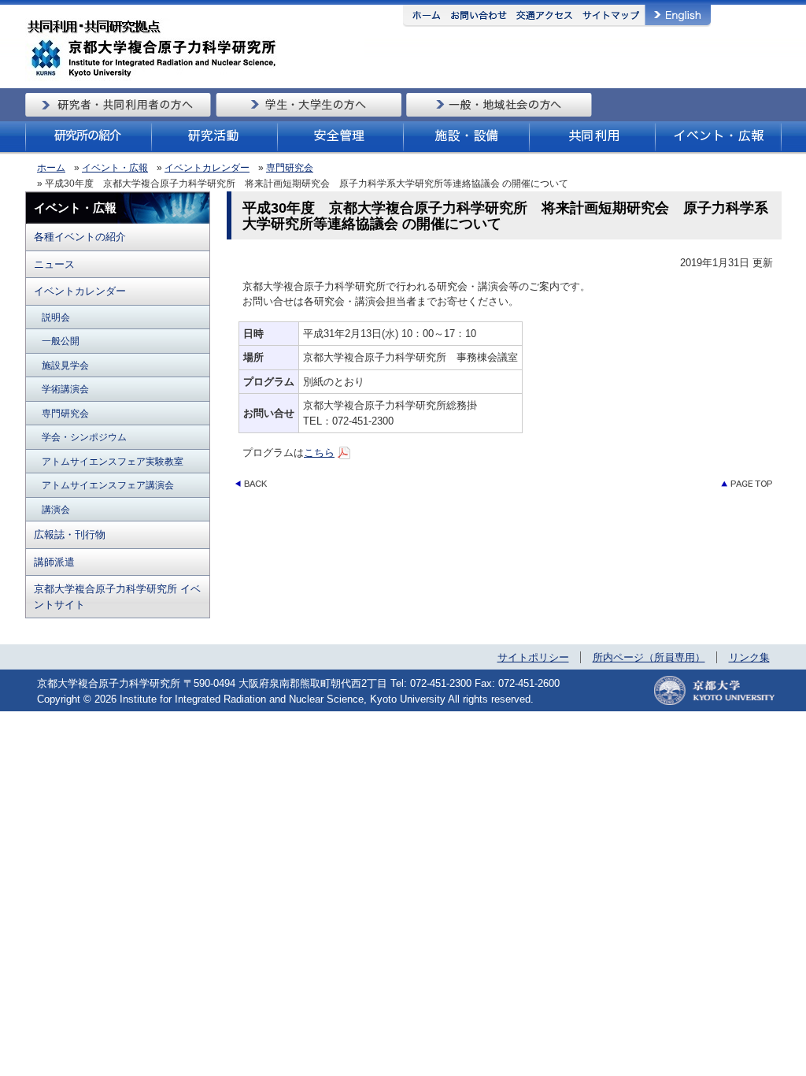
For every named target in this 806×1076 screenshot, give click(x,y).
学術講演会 (65, 389)
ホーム (51, 167)
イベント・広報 (115, 167)
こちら (319, 452)
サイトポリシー (533, 657)
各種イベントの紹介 (80, 237)
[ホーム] (194, 78)
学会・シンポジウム (84, 437)
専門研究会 (289, 167)
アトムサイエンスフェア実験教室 (112, 461)
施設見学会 (65, 365)
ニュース (54, 264)
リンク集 (749, 657)
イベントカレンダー (207, 167)
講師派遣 (54, 562)
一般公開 (60, 341)
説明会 (56, 317)
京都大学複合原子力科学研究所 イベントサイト (117, 596)
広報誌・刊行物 (69, 534)
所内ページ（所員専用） (649, 657)
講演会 (56, 509)
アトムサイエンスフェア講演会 (108, 485)
